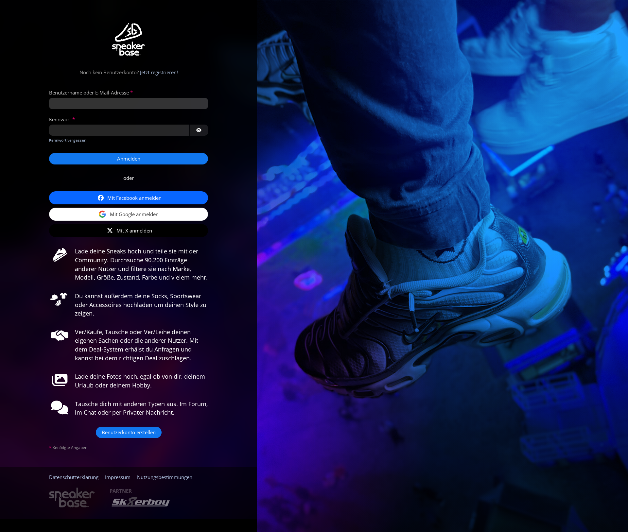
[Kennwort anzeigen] (199, 130)
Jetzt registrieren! (159, 72)
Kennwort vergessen (67, 140)
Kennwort (60, 119)
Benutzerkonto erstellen (129, 432)
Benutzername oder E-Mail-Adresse (89, 92)
